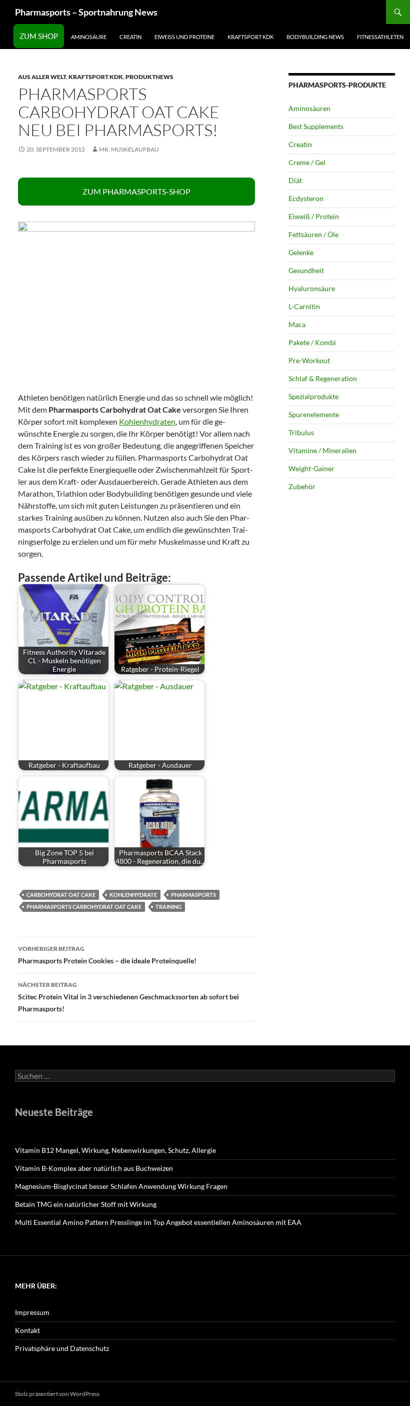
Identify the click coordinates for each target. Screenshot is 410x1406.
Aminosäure (88, 37)
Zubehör (302, 486)
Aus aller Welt (42, 77)
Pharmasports (193, 894)
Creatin (131, 37)
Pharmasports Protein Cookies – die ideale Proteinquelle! (107, 955)
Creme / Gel (307, 162)
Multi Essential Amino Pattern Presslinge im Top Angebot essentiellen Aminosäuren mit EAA (158, 1222)
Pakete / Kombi (312, 342)
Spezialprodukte (313, 396)
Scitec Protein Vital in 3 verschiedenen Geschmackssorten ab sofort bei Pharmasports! (128, 997)
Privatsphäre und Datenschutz (62, 1348)
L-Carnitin (304, 306)
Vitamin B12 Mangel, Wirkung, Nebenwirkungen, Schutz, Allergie (115, 1150)
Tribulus (301, 432)
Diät (295, 180)
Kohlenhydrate (133, 894)
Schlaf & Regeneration (322, 378)
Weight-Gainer (311, 468)
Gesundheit (306, 270)
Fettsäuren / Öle (313, 234)
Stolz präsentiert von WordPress (57, 1393)
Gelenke (301, 252)
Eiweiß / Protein (313, 216)
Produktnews (150, 77)
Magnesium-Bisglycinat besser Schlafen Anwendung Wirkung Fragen (121, 1186)
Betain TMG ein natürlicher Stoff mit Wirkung (85, 1204)
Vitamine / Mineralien (322, 450)
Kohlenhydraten (147, 421)
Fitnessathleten (380, 37)
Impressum (32, 1312)
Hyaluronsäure (311, 288)
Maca (297, 324)
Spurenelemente (313, 414)
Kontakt (27, 1330)
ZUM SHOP (39, 36)
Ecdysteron (306, 198)
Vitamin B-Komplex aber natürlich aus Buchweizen (94, 1168)
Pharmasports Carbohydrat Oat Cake (84, 906)
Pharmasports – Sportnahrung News (86, 12)
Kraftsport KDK (251, 37)
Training (169, 906)
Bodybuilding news (315, 37)
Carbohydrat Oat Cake (61, 894)
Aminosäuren (309, 108)
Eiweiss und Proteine (184, 37)
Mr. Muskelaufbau (129, 149)
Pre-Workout (309, 360)
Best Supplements (316, 126)
